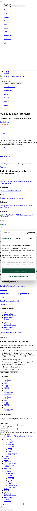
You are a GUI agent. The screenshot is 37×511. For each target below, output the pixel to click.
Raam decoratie (12, 453)
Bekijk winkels (5, 372)
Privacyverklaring (19, 436)
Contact (6, 105)
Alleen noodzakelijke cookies (18, 276)
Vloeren (6, 28)
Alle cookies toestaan (18, 271)
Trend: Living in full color (10, 301)
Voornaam (21, 425)
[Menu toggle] (1, 1)
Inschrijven (4, 430)
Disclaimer (7, 436)
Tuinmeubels (7, 39)
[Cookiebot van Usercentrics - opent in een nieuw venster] (26, 233)
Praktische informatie (9, 87)
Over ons (6, 101)
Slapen (5, 13)
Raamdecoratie (8, 35)
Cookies (30, 436)
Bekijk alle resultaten (6, 510)
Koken (5, 24)
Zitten (5, 31)
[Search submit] (1, 506)
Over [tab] (30, 238)
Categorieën (7, 439)
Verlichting (7, 20)
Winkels (6, 456)
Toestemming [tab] (6, 238)
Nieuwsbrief (7, 468)
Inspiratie (6, 458)
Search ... (3, 504)
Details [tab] (18, 238)
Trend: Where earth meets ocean (12, 286)
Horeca (6, 94)
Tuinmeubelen (8, 394)
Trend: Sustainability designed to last (14, 294)
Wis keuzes (14, 372)
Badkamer (6, 17)
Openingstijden (8, 90)
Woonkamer (7, 9)
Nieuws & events (8, 98)
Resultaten (4, 508)
